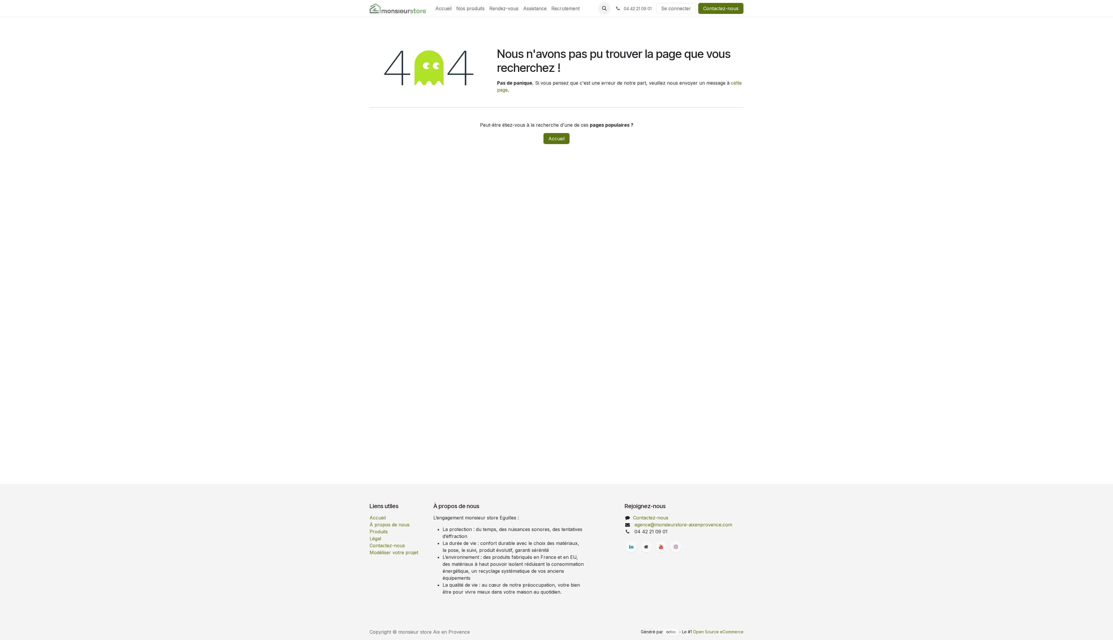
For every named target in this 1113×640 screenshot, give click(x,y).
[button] (604, 8)
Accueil (556, 138)
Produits (379, 531)
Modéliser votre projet (394, 552)
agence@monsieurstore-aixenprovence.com (682, 525)
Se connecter (676, 8)
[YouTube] (661, 546)
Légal (375, 538)
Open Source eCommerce (718, 631)
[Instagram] (676, 546)
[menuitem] (443, 8)
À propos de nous (390, 525)
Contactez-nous (721, 8)
